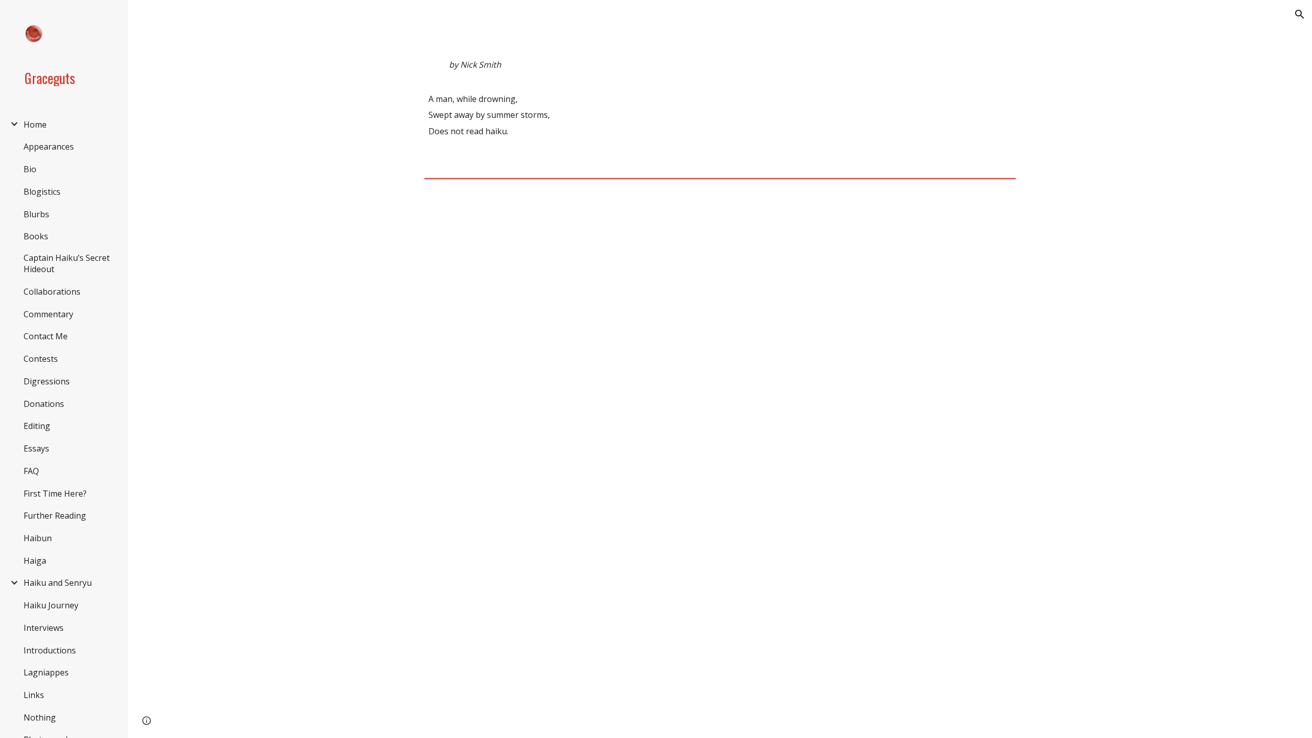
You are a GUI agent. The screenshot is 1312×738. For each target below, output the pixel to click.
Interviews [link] (44, 627)
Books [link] (36, 236)
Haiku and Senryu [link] (58, 582)
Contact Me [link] (46, 336)
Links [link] (34, 695)
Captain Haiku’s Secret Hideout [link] (67, 263)
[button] (1299, 14)
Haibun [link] (38, 538)
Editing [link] (37, 426)
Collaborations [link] (52, 291)
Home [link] (35, 124)
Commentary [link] (48, 314)
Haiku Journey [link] (51, 605)
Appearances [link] (49, 146)
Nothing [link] (40, 717)
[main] (720, 106)
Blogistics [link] (42, 191)
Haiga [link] (35, 560)
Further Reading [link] (55, 515)
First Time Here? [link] (55, 493)
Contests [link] (41, 358)
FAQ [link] (31, 471)
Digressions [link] (47, 381)
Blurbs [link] (36, 214)
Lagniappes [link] (46, 672)
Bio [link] (30, 169)
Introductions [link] (50, 650)
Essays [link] (36, 448)
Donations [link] (44, 403)
